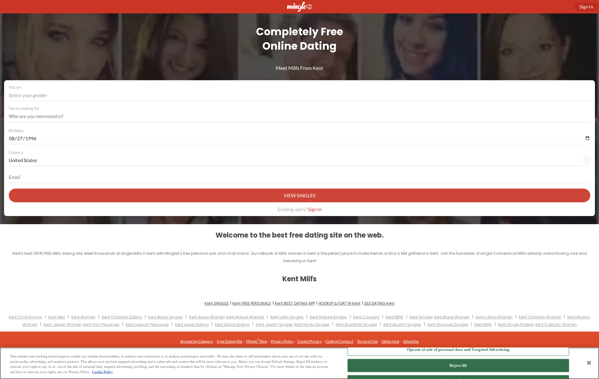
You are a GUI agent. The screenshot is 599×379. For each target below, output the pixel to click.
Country (16, 152)
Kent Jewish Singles (274, 324)
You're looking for (24, 108)
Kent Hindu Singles (311, 324)
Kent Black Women (452, 317)
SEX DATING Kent (379, 303)
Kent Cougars (366, 317)
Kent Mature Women (245, 317)
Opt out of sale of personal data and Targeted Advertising (458, 349)
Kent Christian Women (540, 317)
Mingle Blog (256, 341)
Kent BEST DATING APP (295, 303)
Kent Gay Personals (101, 324)
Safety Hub (390, 341)
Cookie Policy (102, 372)
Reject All (458, 365)
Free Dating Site (229, 341)
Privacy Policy (282, 341)
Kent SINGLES (217, 303)
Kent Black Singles (165, 317)
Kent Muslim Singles (402, 324)
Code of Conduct (339, 341)
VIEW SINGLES (299, 195)
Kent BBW (394, 317)
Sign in (586, 6)
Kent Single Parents (516, 324)
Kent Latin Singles (287, 317)
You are (15, 87)
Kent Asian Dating (192, 324)
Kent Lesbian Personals (147, 324)
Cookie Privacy (309, 341)
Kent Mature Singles (328, 317)
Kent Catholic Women (556, 324)
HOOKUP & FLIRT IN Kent (339, 303)
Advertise (411, 341)
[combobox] (300, 95)
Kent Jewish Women (63, 324)
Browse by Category (196, 341)
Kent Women (83, 317)
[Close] (589, 363)
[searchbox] (295, 116)
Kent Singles (421, 317)
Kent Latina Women (494, 317)
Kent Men (56, 317)
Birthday (16, 130)
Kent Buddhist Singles (356, 324)
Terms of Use (367, 341)
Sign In (315, 209)
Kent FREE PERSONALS (251, 303)
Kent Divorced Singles (447, 324)
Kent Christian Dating (122, 317)
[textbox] (299, 95)
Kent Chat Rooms (25, 317)
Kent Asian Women (207, 317)
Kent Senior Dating (232, 324)
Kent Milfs (483, 324)
